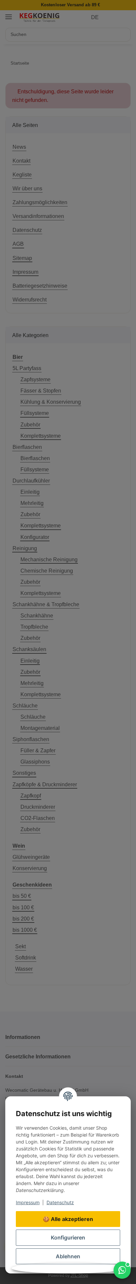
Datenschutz (60, 1202)
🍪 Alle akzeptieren (68, 1219)
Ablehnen (68, 1256)
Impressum (28, 1202)
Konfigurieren (68, 1237)
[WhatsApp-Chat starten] (122, 1270)
